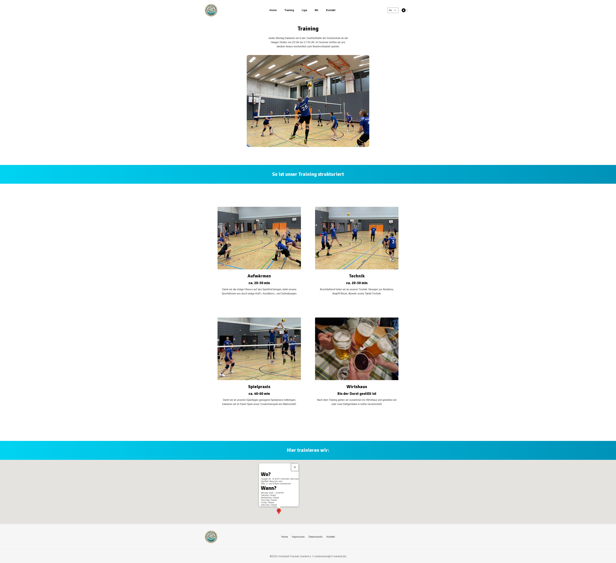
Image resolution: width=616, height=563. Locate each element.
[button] (279, 511)
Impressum (298, 537)
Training (289, 10)
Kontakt (330, 10)
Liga (304, 10)
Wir (316, 10)
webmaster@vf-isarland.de (330, 556)
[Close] (295, 467)
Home (273, 10)
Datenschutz (315, 537)
